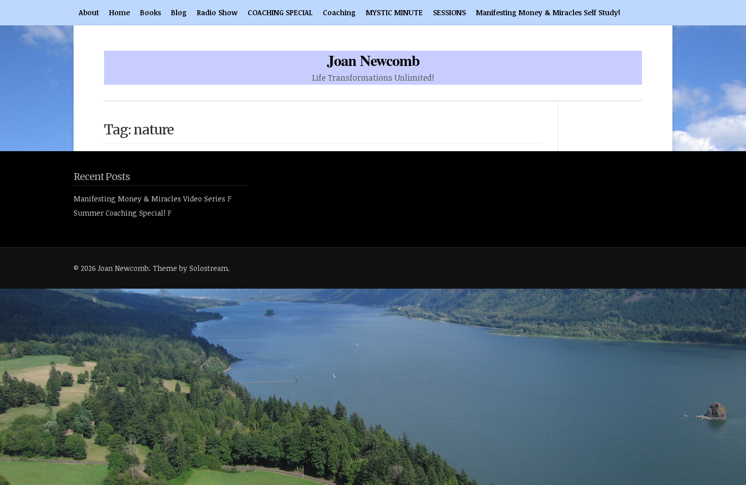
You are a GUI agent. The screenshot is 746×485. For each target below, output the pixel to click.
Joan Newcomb (373, 60)
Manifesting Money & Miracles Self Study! (548, 12)
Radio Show (217, 12)
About (89, 12)
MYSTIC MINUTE (394, 12)
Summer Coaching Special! (119, 213)
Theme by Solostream (190, 268)
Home (119, 12)
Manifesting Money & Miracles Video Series (149, 198)
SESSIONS (449, 12)
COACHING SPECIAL (280, 12)
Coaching (339, 12)
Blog (179, 12)
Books (150, 12)
